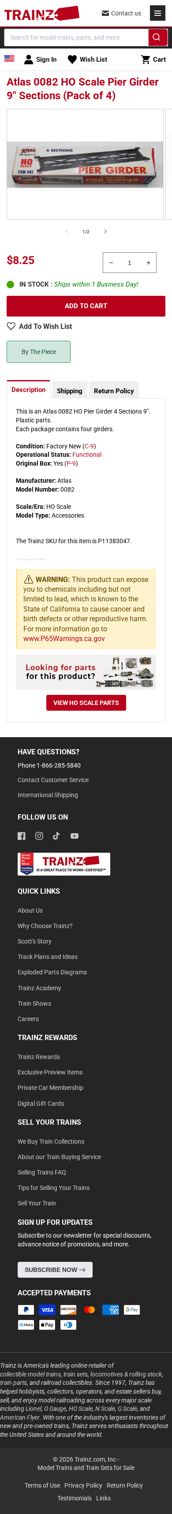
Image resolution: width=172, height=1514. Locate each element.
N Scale (105, 1408)
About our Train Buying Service (59, 1156)
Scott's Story (35, 941)
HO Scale (81, 1408)
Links (103, 1498)
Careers (28, 1018)
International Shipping (48, 794)
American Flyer (20, 1417)
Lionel (33, 1408)
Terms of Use (42, 1485)
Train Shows (34, 1003)
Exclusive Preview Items (50, 1072)
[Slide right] (105, 231)
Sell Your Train (37, 1203)
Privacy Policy (83, 1485)
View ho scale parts (86, 702)
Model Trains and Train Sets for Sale (86, 1467)
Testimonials (74, 1498)
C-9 (89, 446)
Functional (86, 454)
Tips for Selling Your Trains (54, 1187)
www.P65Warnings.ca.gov (64, 638)
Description (28, 390)
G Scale (127, 1408)
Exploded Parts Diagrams (52, 972)
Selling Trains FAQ (42, 1172)
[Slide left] (66, 231)
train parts (13, 1382)
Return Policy (114, 391)
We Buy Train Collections (51, 1141)
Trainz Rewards (39, 1056)
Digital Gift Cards (41, 1103)
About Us (30, 910)
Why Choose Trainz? (45, 925)
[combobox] (86, 37)
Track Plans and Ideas (48, 956)
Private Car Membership (50, 1087)
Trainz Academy (39, 988)
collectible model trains (30, 1374)
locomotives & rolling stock (126, 1374)
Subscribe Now (52, 1269)
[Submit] (157, 38)
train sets (76, 1374)
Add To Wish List (45, 326)
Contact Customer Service (53, 779)
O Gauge (55, 1408)
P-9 (71, 463)
